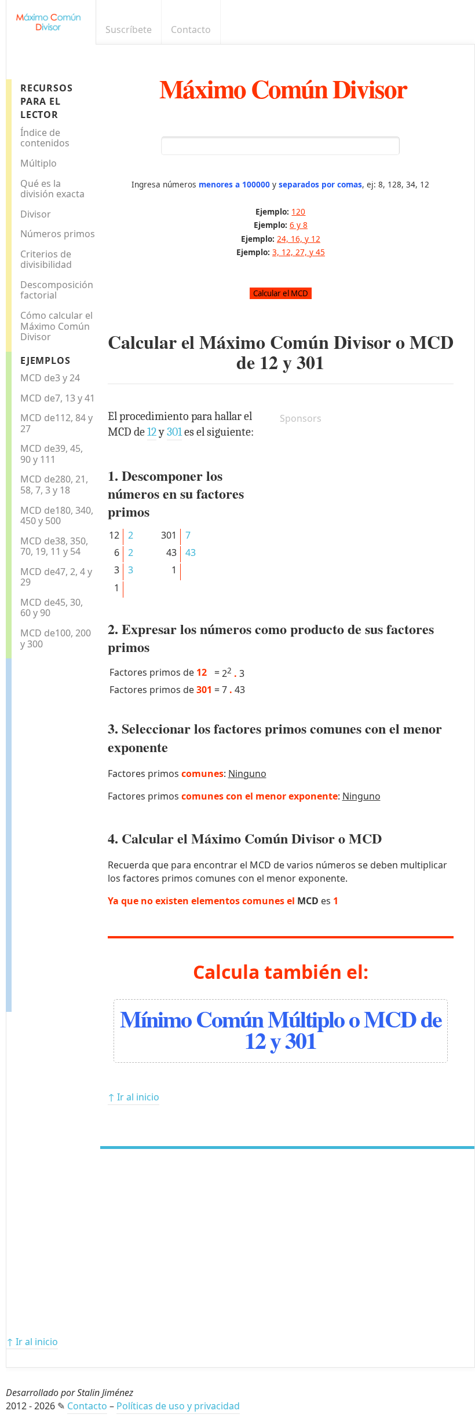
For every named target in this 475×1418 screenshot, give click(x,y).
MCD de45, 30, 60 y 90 (51, 608)
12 (269, 361)
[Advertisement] (58, 832)
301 (310, 361)
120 (298, 211)
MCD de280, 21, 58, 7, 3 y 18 (54, 484)
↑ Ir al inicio (133, 1097)
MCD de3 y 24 (50, 377)
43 (190, 552)
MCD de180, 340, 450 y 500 (56, 516)
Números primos (57, 233)
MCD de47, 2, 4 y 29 (56, 577)
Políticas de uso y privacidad (178, 1405)
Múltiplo (38, 163)
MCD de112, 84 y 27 (56, 423)
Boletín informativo (449, 29)
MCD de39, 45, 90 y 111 (51, 454)
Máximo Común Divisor (283, 88)
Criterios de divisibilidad (46, 259)
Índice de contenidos (45, 138)
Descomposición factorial (56, 290)
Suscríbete (128, 29)
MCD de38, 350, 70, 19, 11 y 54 (54, 546)
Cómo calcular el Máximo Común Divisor (56, 326)
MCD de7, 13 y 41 (57, 398)
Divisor (35, 214)
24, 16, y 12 (298, 238)
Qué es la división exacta (52, 189)
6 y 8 (299, 224)
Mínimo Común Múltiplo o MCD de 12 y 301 (280, 1029)
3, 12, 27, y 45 (298, 251)
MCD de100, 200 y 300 (55, 638)
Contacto (191, 29)
